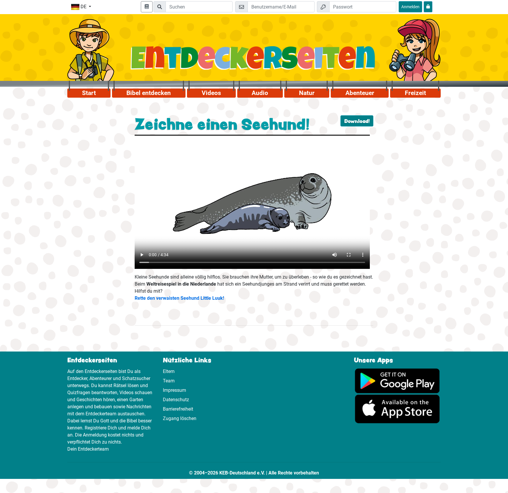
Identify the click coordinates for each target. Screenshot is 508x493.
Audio (260, 92)
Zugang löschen (179, 418)
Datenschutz (176, 399)
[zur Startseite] (254, 61)
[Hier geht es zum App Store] (397, 409)
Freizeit (415, 92)
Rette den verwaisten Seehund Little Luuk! (179, 298)
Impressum (174, 390)
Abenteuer (359, 92)
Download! (357, 120)
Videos (211, 92)
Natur (307, 92)
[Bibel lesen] (147, 6)
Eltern (169, 371)
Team (169, 381)
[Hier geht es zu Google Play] (397, 380)
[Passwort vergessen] (428, 6)
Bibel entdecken (148, 92)
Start (89, 92)
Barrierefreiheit (178, 409)
